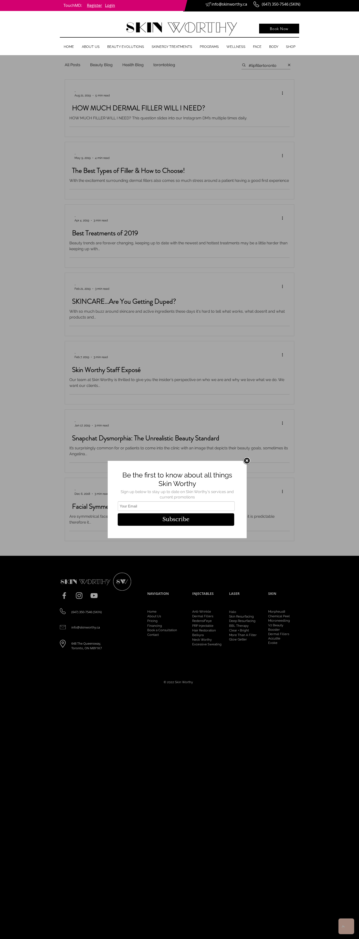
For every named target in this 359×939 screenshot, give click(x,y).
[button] (90, 47)
